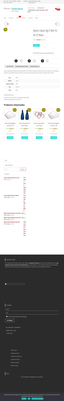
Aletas (7, 133)
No (29, 398)
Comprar (36, 45)
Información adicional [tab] (21, 66)
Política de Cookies (14, 365)
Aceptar (24, 398)
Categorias (11, 18)
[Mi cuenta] (52, 9)
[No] (62, 397)
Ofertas (18, 17)
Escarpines (46, 53)
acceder (8, 99)
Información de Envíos (15, 353)
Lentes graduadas (11, 133)
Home (5, 18)
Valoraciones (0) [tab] (34, 66)
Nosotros (30, 18)
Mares (52, 53)
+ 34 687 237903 (9, 333)
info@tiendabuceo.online (11, 330)
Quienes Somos (14, 350)
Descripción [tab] (10, 66)
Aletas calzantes (25, 133)
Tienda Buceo (17, 8)
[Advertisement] (15, 245)
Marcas (36, 18)
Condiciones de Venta (15, 359)
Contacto (24, 18)
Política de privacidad (15, 362)
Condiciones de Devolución (16, 356)
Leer (25, 316)
